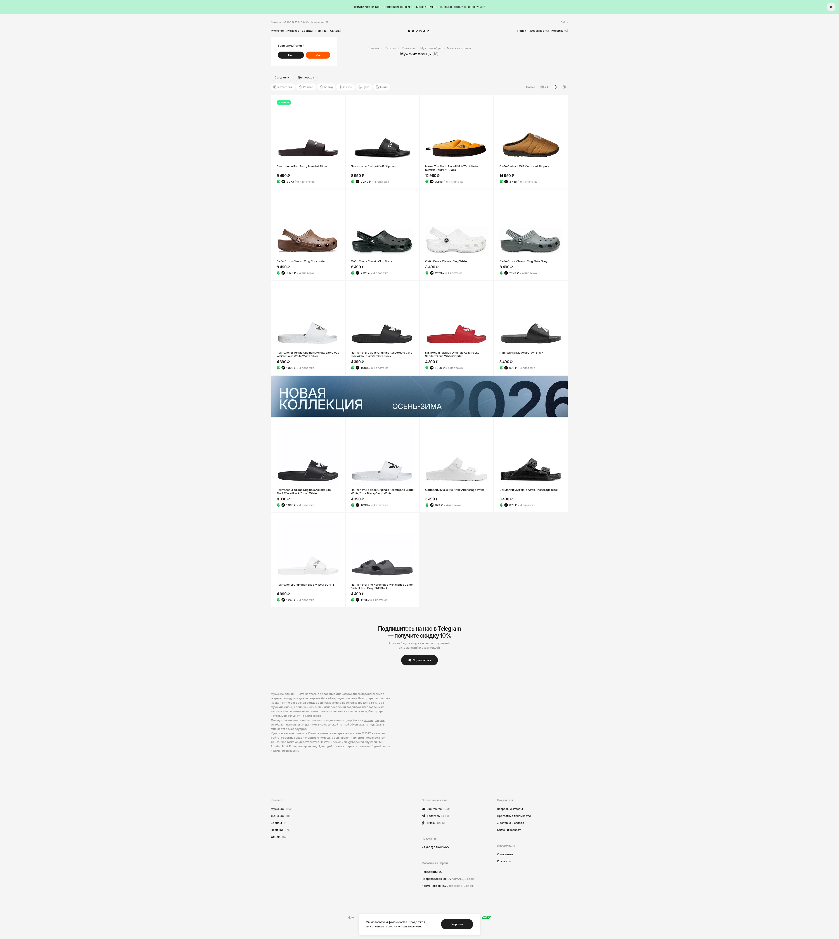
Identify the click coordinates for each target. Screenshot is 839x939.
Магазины (319, 22)
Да (318, 55)
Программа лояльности (513, 816)
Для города (306, 77)
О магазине (505, 854)
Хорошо (457, 924)
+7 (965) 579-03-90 (296, 22)
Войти (564, 22)
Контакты (504, 861)
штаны (368, 720)
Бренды (307, 30)
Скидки (335, 30)
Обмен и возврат (509, 829)
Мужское (277, 30)
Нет (291, 55)
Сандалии (282, 77)
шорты (379, 720)
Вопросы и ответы (510, 809)
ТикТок (436, 822)
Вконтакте (438, 809)
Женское (292, 30)
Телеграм (437, 816)
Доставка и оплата (510, 822)
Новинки (321, 30)
